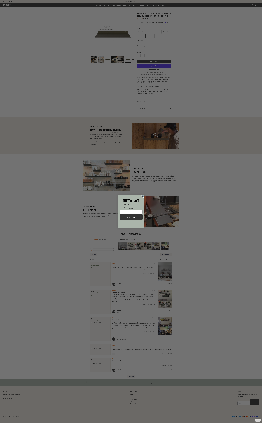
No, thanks (131, 222)
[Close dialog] (142, 196)
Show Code (131, 217)
